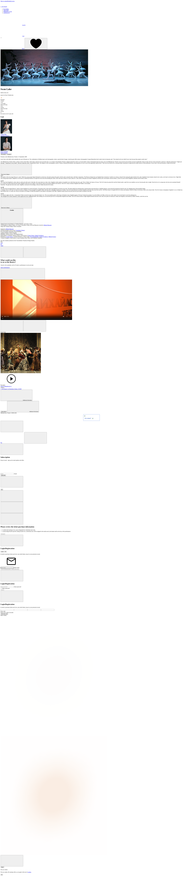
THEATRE (6, 10)
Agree (2, 867)
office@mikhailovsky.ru (6, 386)
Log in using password (5, 569)
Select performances (5, 267)
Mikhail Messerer (48, 225)
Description (3, 154)
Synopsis (9, 154)
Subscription (3, 411)
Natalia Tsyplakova (39, 235)
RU (1, 442)
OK (2, 489)
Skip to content (4, 1)
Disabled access (11, 1)
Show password (6, 588)
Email (15, 473)
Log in (2, 589)
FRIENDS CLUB (7, 11)
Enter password (17, 586)
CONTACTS (6, 13)
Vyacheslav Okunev (20, 230)
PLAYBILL (6, 9)
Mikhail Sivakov (52, 236)
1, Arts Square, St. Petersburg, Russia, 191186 (11, 389)
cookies (29, 872)
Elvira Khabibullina (34, 236)
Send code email (15, 569)
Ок (1, 874)
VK (5, 551)
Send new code (4, 614)
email (2, 551)
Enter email (16, 567)
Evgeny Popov (31, 235)
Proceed (3, 534)
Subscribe (3, 475)
